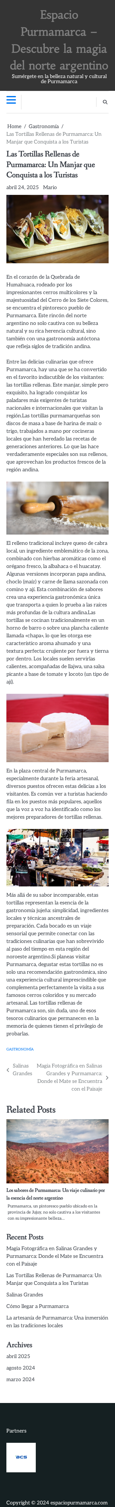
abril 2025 (18, 1357)
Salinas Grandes (24, 1295)
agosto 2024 (20, 1368)
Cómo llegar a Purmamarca (37, 1306)
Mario (50, 188)
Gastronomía (20, 1049)
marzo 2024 (20, 1380)
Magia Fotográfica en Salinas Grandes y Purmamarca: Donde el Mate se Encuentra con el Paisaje (54, 1256)
